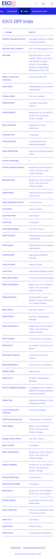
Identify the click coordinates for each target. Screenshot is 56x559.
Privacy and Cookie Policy (34, 547)
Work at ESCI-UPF (39, 11)
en (43, 4)
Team (26, 11)
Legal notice (16, 547)
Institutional (12, 11)
